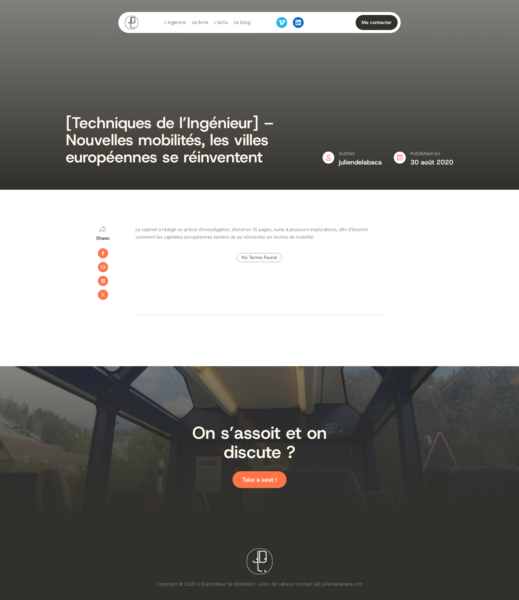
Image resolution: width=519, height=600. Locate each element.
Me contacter (377, 22)
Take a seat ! (259, 480)
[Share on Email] (103, 267)
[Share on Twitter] (103, 295)
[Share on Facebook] (103, 253)
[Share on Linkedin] (103, 281)
